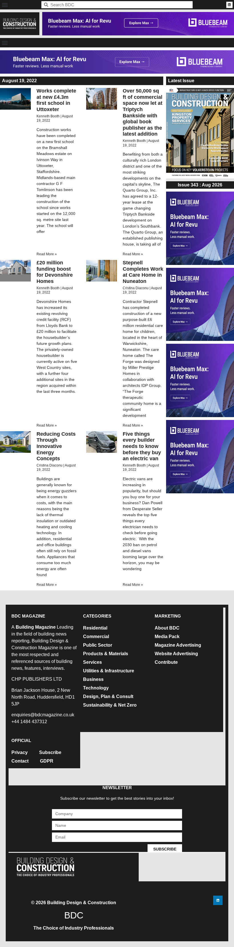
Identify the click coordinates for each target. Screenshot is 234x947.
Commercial (96, 636)
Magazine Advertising (178, 645)
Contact (20, 761)
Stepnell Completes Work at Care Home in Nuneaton (143, 272)
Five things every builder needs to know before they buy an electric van (142, 446)
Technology (96, 687)
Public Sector (97, 645)
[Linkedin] (229, 5)
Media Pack (167, 636)
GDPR (46, 761)
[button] (4, 4)
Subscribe (50, 752)
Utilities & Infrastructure (108, 670)
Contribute (166, 662)
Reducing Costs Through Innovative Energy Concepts (56, 446)
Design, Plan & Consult (108, 696)
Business (93, 679)
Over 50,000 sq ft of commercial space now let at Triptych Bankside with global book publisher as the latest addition (142, 112)
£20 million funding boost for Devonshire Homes (55, 272)
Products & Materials (105, 653)
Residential (95, 628)
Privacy (19, 752)
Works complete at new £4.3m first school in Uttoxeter (56, 100)
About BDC (167, 628)
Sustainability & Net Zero (110, 705)
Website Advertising (176, 653)
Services (92, 662)
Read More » (47, 254)
